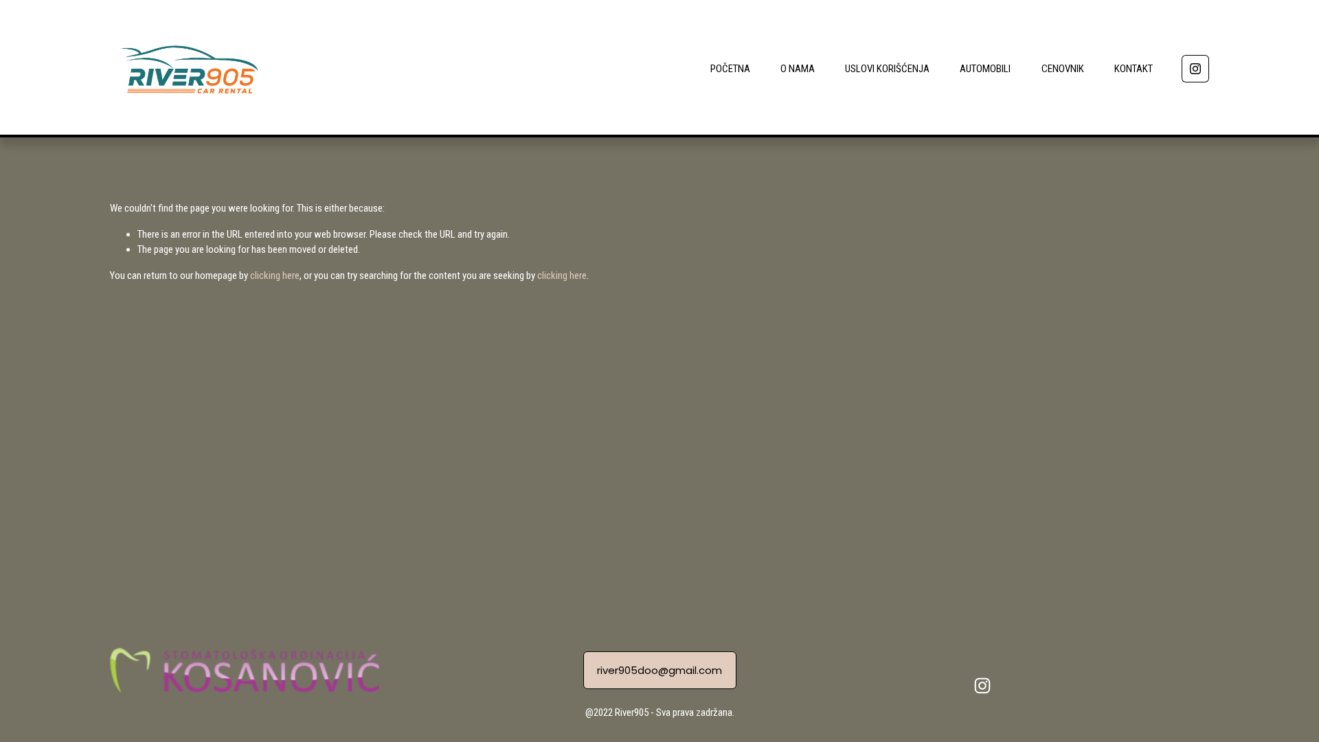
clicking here (275, 275)
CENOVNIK (1062, 69)
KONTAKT (1133, 69)
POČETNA (730, 69)
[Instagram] (1195, 68)
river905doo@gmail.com (659, 670)
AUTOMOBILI (985, 69)
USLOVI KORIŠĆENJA (887, 69)
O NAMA (797, 69)
